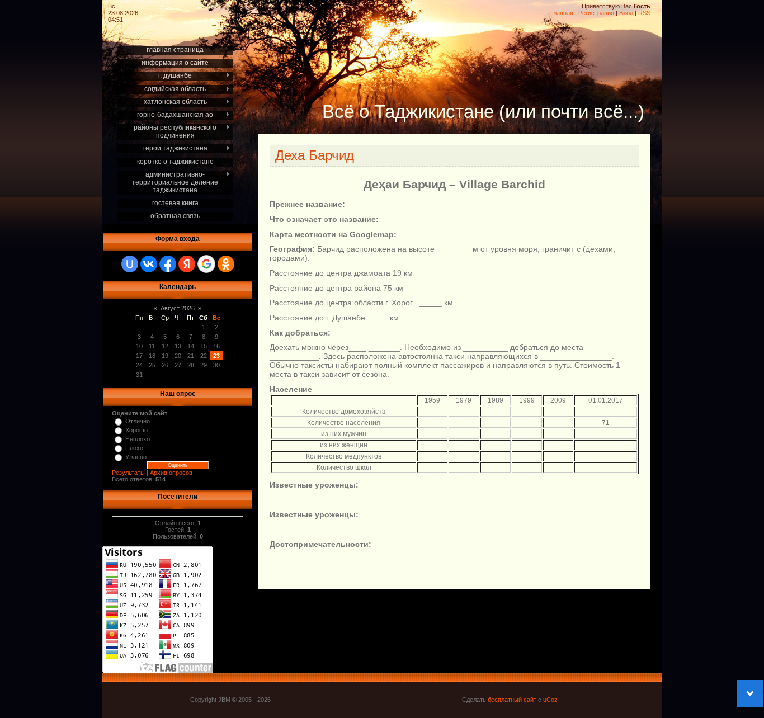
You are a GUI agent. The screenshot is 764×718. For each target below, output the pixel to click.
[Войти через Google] (206, 264)
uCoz (550, 699)
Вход (626, 13)
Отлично (137, 421)
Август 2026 (178, 308)
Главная (561, 13)
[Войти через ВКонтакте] (148, 264)
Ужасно (136, 457)
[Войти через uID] (129, 264)
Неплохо (137, 439)
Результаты (128, 472)
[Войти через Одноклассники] (226, 264)
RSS (644, 13)
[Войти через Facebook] (167, 264)
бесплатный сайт (512, 699)
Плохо (134, 448)
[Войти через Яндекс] (186, 264)
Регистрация (596, 13)
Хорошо (136, 430)
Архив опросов (171, 472)
